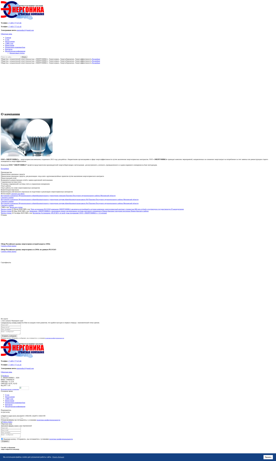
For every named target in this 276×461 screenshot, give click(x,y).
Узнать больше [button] (58, 457)
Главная (8, 38)
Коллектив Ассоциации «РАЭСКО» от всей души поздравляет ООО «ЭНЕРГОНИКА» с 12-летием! (70, 213)
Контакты (8, 49)
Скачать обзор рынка (8, 246)
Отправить (5, 441)
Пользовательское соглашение (10, 389)
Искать (24, 57)
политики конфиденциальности (54, 338)
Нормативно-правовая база (15, 47)
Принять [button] (268, 457)
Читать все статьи (16, 207)
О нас (7, 39)
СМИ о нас (9, 43)
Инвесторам (9, 45)
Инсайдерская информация (15, 51)
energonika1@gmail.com (25, 30)
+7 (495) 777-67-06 (14, 23)
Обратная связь (6, 34)
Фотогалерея (10, 41)
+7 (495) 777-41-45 (14, 27)
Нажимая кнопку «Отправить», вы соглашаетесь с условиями (38, 439)
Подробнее (96, 59)
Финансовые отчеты (17, 53)
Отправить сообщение (9, 336)
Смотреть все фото (17, 194)
